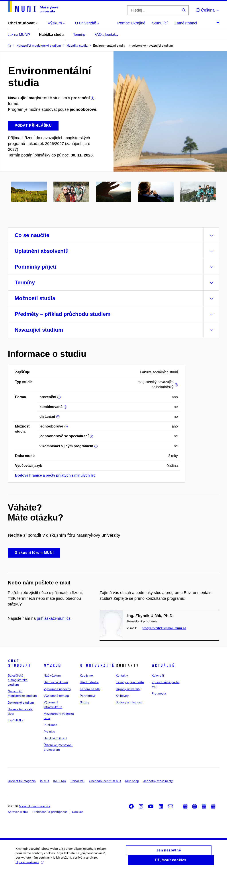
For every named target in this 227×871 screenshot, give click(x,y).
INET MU (59, 781)
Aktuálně (163, 665)
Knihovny (122, 695)
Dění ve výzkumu (56, 682)
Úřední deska (89, 682)
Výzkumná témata (56, 695)
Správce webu (18, 812)
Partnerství (87, 695)
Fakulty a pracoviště (130, 682)
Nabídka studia (51, 34)
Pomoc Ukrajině (131, 23)
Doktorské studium (21, 702)
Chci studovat (19, 663)
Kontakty (122, 675)
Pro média (159, 693)
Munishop (132, 781)
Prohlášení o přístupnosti (49, 812)
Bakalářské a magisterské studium (17, 680)
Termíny (79, 34)
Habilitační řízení (55, 738)
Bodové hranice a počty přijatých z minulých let (55, 475)
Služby (84, 702)
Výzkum (52, 665)
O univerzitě (97, 665)
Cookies (77, 812)
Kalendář (158, 675)
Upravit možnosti (27, 862)
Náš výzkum (52, 675)
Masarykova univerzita (34, 806)
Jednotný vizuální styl (158, 781)
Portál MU (77, 781)
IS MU (44, 781)
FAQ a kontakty (106, 34)
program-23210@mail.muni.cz (164, 628)
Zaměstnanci (185, 23)
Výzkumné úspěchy (57, 689)
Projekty (49, 731)
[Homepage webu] (33, 6)
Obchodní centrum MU (105, 781)
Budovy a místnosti (129, 702)
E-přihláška (15, 720)
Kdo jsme (86, 675)
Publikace (50, 724)
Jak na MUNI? (19, 34)
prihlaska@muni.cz (53, 618)
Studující (160, 23)
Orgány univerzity (128, 689)
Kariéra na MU (90, 689)
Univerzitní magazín (22, 781)
